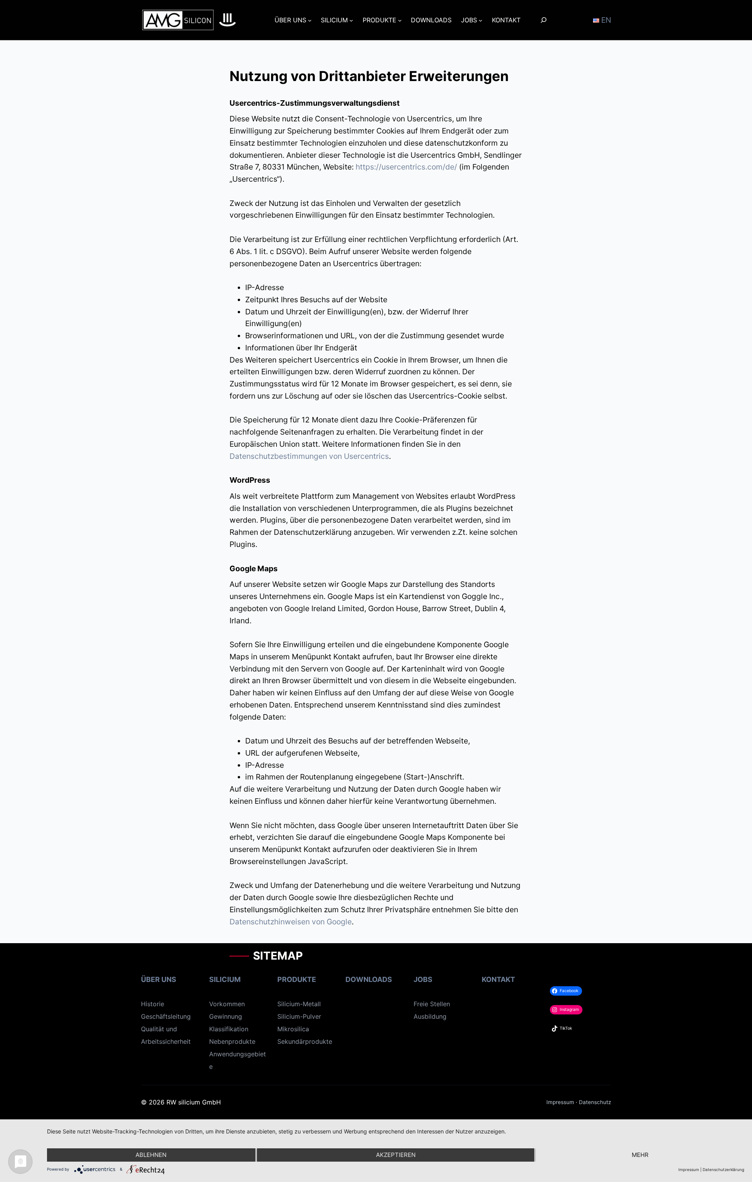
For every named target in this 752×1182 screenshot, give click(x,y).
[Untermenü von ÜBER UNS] (310, 20)
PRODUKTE (296, 979)
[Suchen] (544, 19)
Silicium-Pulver (299, 1016)
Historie (152, 1004)
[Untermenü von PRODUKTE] (400, 20)
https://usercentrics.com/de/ (406, 166)
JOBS (423, 979)
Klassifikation (228, 1029)
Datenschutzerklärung (723, 1169)
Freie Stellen (432, 1004)
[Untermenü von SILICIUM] (351, 20)
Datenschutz (595, 1102)
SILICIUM (224, 979)
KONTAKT (498, 979)
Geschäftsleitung (166, 1016)
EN (605, 20)
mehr (640, 1155)
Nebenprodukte (232, 1041)
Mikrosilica (293, 1029)
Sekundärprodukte (304, 1041)
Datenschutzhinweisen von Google (291, 921)
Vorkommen (227, 1004)
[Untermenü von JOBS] (481, 20)
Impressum (560, 1102)
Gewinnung (225, 1016)
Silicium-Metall (299, 1004)
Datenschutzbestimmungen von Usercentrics (309, 456)
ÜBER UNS (158, 979)
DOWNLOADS (368, 979)
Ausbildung (430, 1016)
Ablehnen (151, 1155)
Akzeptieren (396, 1155)
